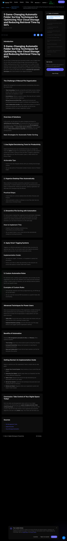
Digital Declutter (10, 426)
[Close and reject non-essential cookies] (56, 527)
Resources (37, 2)
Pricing (27, 2)
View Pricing (55, 73)
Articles (7, 7)
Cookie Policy (25, 532)
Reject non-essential (45, 536)
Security (16, 2)
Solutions (44, 2)
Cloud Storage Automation (12, 429)
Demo (11, 2)
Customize (35, 536)
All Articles (38, 436)
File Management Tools (11, 424)
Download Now (55, 69)
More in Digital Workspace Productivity (14, 436)
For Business (51, 2)
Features (22, 2)
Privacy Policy (33, 532)
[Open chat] (63, 537)
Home (3, 7)
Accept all (54, 536)
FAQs (32, 2)
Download (61, 1)
